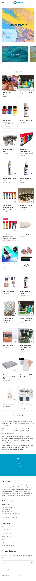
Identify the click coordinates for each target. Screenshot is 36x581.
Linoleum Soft (24, 235)
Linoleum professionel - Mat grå (9, 377)
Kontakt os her (6, 536)
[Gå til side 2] (22, 415)
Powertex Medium (9, 404)
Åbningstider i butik (8, 530)
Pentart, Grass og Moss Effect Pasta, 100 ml (25, 347)
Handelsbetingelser (8, 545)
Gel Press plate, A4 (9, 346)
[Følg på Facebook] (3, 570)
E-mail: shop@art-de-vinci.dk (11, 513)
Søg (3, 542)
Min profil (5, 539)
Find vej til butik (7, 533)
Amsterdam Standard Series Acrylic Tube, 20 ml (9, 207)
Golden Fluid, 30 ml (26, 120)
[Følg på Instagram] (8, 570)
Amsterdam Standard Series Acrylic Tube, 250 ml (9, 236)
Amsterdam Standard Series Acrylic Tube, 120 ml (26, 151)
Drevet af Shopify (16, 576)
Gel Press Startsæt (9, 291)
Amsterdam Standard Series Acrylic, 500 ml (8, 122)
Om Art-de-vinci (7, 527)
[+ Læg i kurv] (15, 88)
